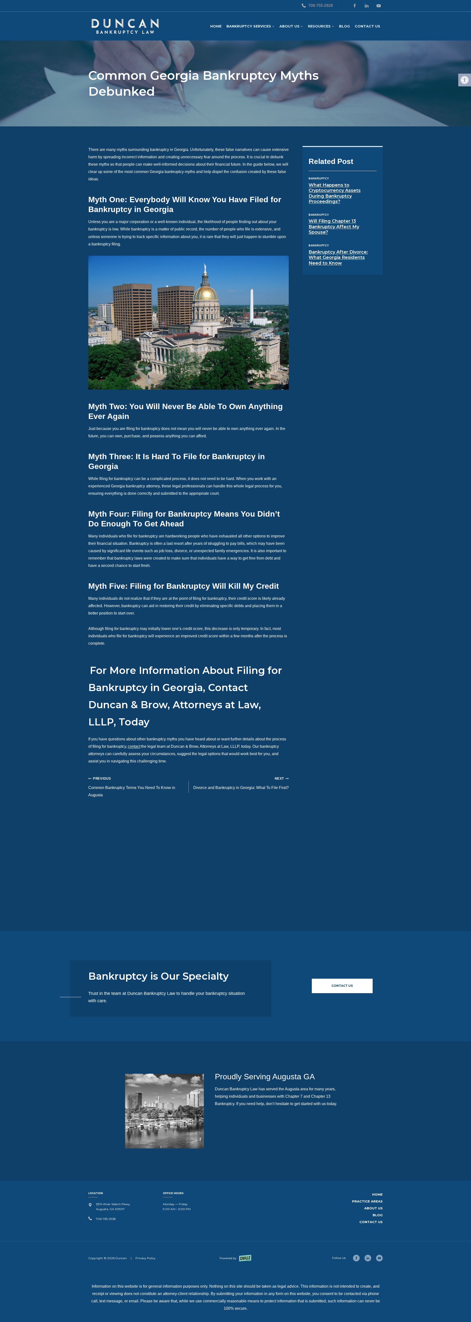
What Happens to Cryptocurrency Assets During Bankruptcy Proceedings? (335, 193)
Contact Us (367, 26)
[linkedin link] (368, 1258)
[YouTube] (378, 6)
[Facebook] (354, 6)
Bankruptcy (319, 178)
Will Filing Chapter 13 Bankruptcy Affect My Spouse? (334, 226)
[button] (464, 80)
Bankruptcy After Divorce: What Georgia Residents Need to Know (338, 257)
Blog (344, 26)
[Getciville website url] (235, 1258)
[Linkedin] (366, 6)
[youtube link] (379, 1258)
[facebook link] (356, 1258)
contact (134, 746)
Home (216, 26)
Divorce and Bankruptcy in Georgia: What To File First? (241, 783)
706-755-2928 (320, 5)
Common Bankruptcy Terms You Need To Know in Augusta (131, 787)
